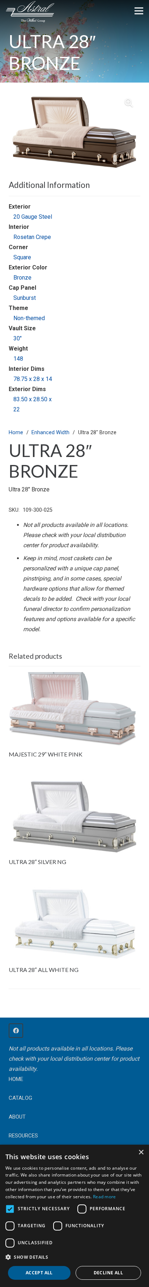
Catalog (20, 1098)
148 (18, 358)
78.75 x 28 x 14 (32, 379)
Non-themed (29, 318)
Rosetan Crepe (32, 237)
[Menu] (139, 11)
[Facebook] (16, 1030)
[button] (128, 102)
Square (22, 257)
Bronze (22, 277)
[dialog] (74, 1216)
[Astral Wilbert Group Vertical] (30, 12)
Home (16, 432)
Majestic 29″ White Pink (45, 754)
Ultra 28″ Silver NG (37, 861)
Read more (104, 1197)
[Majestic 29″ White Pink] (74, 677)
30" (17, 338)
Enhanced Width (50, 432)
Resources (23, 1135)
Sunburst (24, 297)
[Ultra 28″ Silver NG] (74, 784)
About (17, 1117)
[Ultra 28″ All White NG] (74, 892)
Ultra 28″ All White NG (43, 969)
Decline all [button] (108, 1273)
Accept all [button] (39, 1273)
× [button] (141, 1152)
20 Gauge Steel (32, 216)
